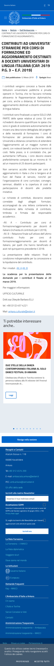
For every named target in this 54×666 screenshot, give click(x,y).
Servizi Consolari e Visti (16, 612)
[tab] (13, 428)
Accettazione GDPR (15, 504)
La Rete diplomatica (15, 549)
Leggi (12, 395)
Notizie (13, 30)
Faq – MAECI (11, 588)
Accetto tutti (42, 661)
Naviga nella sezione (27, 439)
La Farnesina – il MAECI (16, 543)
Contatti (9, 617)
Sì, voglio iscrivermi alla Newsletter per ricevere (25, 520)
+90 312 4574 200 (17, 470)
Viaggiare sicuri (12, 554)
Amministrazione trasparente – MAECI (23, 633)
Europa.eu (14, 577)
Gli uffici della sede (14, 487)
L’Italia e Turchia (13, 606)
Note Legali (15, 513)
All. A (19, 268)
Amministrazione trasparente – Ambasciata (26, 627)
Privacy (8, 513)
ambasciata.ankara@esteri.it (26, 476)
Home (4, 30)
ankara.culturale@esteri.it (21, 311)
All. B (25, 268)
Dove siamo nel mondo (16, 560)
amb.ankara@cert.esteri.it (22, 482)
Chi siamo (10, 600)
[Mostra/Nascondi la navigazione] (5, 17)
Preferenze (22, 661)
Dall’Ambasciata (27, 30)
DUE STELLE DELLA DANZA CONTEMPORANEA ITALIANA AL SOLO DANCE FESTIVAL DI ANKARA (26, 368)
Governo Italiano (9, 5)
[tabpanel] (27, 379)
